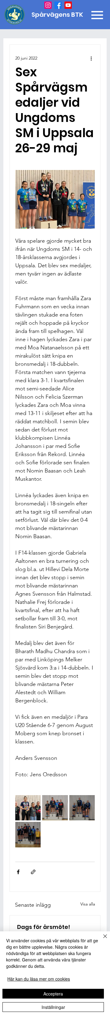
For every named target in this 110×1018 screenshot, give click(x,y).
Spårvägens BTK (57, 14)
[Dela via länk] (33, 872)
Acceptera (53, 994)
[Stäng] (101, 940)
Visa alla (87, 904)
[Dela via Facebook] (18, 872)
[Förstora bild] (28, 807)
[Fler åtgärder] (91, 58)
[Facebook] (58, 5)
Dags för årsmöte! (43, 927)
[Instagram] (48, 5)
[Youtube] (68, 5)
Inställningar (53, 1007)
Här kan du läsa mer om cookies (38, 979)
